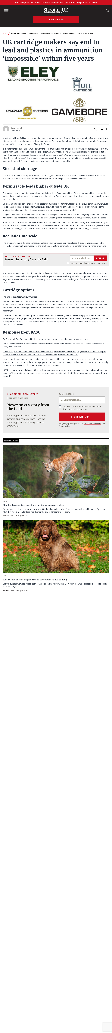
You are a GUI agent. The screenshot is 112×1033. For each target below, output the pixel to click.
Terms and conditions (92, 423)
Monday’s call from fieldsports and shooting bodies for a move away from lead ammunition (43, 138)
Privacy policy (101, 263)
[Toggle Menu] (6, 10)
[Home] (56, 10)
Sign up (100, 258)
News (5, 501)
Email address (66, 394)
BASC (11, 144)
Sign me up (82, 416)
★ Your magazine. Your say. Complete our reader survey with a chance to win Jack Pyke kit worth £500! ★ (56, 2)
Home (5, 33)
